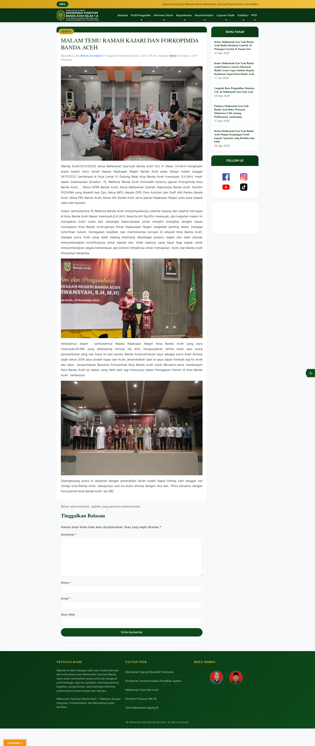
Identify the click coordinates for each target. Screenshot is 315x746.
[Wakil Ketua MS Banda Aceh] (236, 677)
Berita (66, 31)
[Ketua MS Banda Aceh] (216, 677)
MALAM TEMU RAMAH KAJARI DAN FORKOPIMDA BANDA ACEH (130, 43)
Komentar (69, 535)
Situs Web (68, 614)
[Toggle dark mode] (311, 373)
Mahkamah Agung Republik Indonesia (149, 672)
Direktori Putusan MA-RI (141, 698)
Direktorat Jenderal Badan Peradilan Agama (153, 681)
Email (66, 598)
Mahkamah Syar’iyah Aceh (142, 690)
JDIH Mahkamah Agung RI (141, 707)
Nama (66, 582)
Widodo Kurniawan (91, 55)
